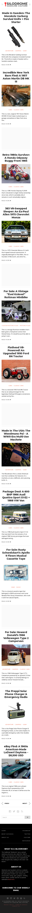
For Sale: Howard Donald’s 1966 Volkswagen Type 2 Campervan (16, 637)
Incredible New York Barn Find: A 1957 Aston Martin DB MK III (16, 77)
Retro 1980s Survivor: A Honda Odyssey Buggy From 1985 (16, 157)
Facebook (26, 830)
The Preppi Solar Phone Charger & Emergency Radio (15, 694)
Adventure (9, 50)
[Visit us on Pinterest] (18, 898)
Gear (25, 50)
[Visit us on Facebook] (10, 811)
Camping (18, 50)
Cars (10, 109)
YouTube (27, 837)
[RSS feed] (2, 4)
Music (18, 587)
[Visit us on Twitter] (14, 898)
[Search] (27, 817)
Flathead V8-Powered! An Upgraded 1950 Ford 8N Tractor (16, 352)
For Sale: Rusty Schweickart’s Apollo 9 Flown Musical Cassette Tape (16, 554)
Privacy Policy (9, 904)
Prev (7, 803)
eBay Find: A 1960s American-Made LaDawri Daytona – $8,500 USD (16, 751)
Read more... (11, 879)
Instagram (26, 840)
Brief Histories (7, 834)
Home (4, 830)
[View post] (16, 36)
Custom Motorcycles (10, 325)
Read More (6, 64)
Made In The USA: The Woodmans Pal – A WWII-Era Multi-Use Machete (16, 435)
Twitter (27, 834)
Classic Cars (19, 109)
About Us (5, 837)
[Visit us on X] (14, 811)
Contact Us (16, 906)
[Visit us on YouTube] (11, 898)
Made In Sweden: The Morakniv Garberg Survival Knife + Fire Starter (16, 18)
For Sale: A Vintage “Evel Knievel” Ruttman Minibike (16, 294)
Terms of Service (21, 904)
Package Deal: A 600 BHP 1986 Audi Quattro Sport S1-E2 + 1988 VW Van (16, 496)
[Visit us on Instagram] (18, 811)
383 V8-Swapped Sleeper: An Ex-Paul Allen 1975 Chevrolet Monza (16, 213)
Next (25, 803)
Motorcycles (25, 325)
